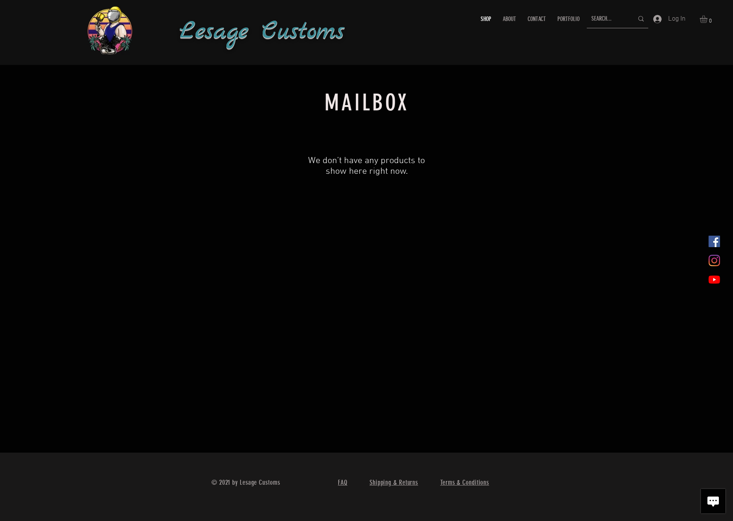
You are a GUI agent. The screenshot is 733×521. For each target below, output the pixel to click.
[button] (708, 19)
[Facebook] (714, 241)
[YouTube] (714, 279)
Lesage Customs (261, 31)
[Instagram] (714, 260)
